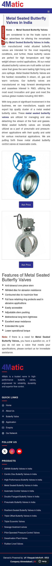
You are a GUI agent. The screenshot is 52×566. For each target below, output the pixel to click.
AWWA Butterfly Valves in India (17, 468)
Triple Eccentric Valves (13, 521)
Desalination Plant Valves (14, 538)
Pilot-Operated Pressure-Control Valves (21, 532)
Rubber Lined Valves (12, 543)
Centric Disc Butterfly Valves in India (19, 474)
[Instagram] (12, 451)
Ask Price (26, 204)
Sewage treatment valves (14, 527)
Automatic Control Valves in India (18, 491)
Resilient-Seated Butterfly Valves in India (21, 510)
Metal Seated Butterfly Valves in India (20, 485)
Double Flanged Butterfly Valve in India (20, 496)
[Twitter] (4, 451)
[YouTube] (19, 451)
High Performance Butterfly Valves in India (22, 479)
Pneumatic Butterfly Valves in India (18, 502)
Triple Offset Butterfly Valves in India (19, 515)
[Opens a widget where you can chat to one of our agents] (42, 561)
